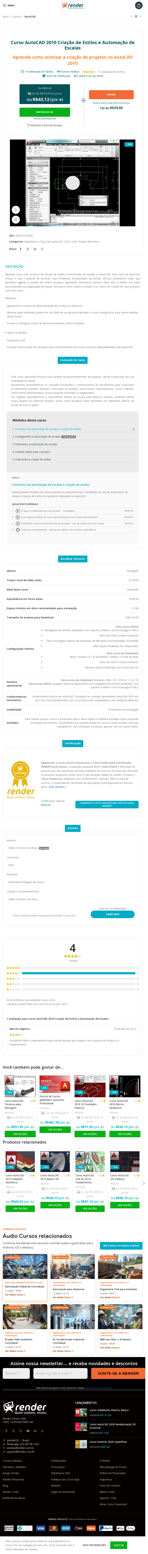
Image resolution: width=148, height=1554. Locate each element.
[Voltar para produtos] (136, 16)
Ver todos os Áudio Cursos (121, 1245)
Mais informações (95, 1545)
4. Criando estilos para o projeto (31, 451)
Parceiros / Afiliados (14, 1467)
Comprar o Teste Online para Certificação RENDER (107, 804)
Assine (111, 94)
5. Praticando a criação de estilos (31, 459)
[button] (12, 183)
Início (6, 16)
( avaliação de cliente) (111, 71)
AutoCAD (30, 16)
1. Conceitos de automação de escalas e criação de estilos (46, 429)
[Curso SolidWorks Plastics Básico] (81, 1412)
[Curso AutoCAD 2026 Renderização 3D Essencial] (81, 1429)
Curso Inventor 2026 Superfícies (108, 1441)
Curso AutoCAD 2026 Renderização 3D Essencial (113, 1426)
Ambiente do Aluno (14, 1498)
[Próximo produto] (140, 16)
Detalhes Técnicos (73, 558)
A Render (105, 1460)
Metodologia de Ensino (113, 1467)
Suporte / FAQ (108, 1498)
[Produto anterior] (132, 16)
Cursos (17, 16)
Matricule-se (44, 112)
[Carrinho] (138, 5)
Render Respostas (13, 1479)
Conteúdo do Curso (72, 360)
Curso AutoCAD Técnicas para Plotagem (14, 1104)
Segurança (106, 1479)
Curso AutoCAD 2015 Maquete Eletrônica (15, 1179)
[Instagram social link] (20, 1431)
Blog (5, 1485)
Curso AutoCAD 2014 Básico (119, 1177)
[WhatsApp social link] (42, 249)
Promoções (58, 1467)
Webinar (56, 1485)
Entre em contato (110, 1485)
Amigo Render (11, 1473)
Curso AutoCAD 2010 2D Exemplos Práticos (86, 1104)
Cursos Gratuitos (12, 1460)
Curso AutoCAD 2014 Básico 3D (49, 1177)
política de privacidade (98, 1387)
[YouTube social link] (28, 1431)
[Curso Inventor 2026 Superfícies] (81, 1444)
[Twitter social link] (27, 249)
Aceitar (119, 1545)
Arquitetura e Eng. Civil (37, 241)
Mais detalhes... (58, 787)
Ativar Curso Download (113, 1504)
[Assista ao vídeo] (16, 210)
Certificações (58, 1460)
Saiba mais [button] (112, 914)
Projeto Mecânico (88, 241)
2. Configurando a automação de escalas (43, 436)
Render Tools (10, 1492)
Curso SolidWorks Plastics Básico (109, 1410)
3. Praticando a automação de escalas (34, 444)
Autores (73, 828)
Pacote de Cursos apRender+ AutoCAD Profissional (52, 1100)
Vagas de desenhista (63, 1492)
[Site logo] (73, 5)
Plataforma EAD (60, 1473)
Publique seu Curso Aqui (65, 1479)
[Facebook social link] (20, 249)
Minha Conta (107, 1492)
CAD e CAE (70, 241)
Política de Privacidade (113, 1473)
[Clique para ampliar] (16, 220)
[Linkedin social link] (35, 249)
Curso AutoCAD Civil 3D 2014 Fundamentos (84, 1179)
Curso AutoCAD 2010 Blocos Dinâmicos (118, 1104)
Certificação (73, 743)
